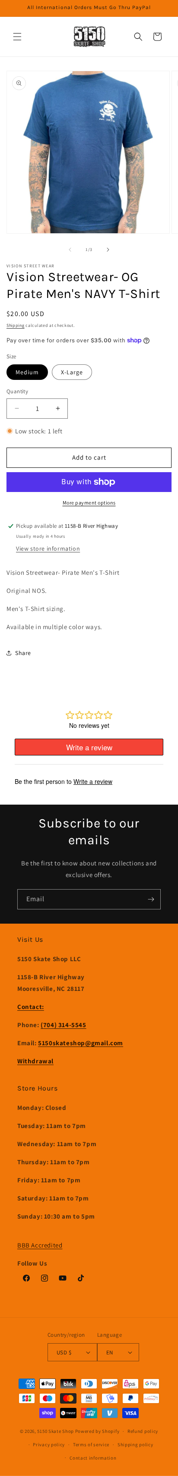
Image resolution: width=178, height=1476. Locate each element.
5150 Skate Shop (55, 1431)
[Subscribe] (150, 899)
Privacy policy (49, 1445)
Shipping (15, 325)
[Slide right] (108, 249)
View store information (48, 548)
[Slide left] (69, 249)
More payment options (89, 502)
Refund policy (142, 1431)
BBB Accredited (39, 1245)
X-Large (72, 372)
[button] (17, 36)
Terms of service (91, 1445)
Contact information (93, 1458)
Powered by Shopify (97, 1431)
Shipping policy (135, 1445)
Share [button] (23, 653)
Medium (27, 372)
